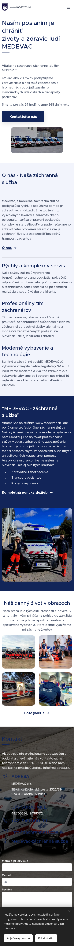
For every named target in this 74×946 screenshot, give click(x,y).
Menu (68, 7)
